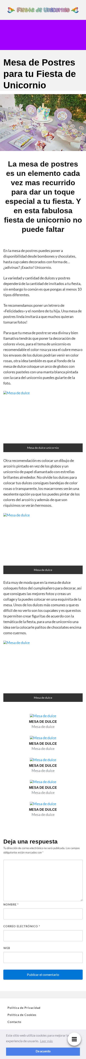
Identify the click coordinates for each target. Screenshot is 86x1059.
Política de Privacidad (24, 1007)
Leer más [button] (46, 1041)
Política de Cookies (22, 1014)
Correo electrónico (21, 926)
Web (6, 948)
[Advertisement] (72, 35)
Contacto (14, 1022)
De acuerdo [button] (43, 1051)
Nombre (11, 904)
